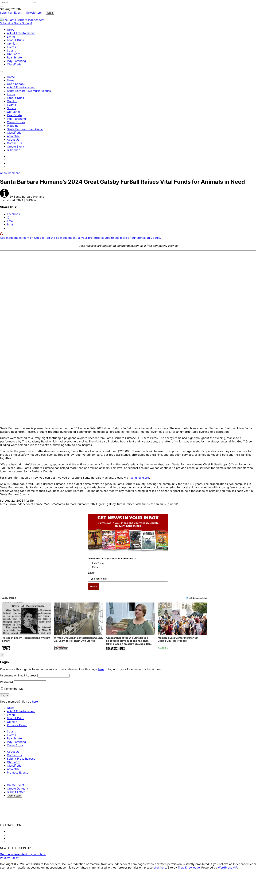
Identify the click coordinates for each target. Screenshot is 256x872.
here (101, 669)
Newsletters (34, 12)
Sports (11, 50)
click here (159, 867)
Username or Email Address (18, 675)
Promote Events (17, 772)
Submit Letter (16, 792)
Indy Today (98, 563)
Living (11, 36)
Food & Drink (15, 40)
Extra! (95, 567)
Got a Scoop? (23, 23)
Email (91, 572)
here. (35, 701)
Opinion (12, 43)
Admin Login (14, 795)
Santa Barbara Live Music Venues (29, 91)
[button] (27, 626)
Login (50, 12)
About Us (13, 139)
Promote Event (17, 725)
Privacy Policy (9, 857)
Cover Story (15, 745)
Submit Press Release (21, 758)
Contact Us (14, 143)
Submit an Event (11, 12)
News (10, 29)
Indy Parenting (16, 61)
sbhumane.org (139, 477)
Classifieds (14, 64)
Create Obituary (17, 788)
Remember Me (13, 688)
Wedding (12, 125)
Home (11, 77)
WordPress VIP (227, 867)
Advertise (13, 136)
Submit (93, 586)
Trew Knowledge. (189, 867)
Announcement (10, 173)
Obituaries (13, 54)
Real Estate (14, 57)
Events (11, 47)
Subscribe (7, 23)
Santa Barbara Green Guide (25, 129)
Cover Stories (16, 122)
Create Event (15, 146)
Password (6, 682)
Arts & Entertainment (21, 33)
